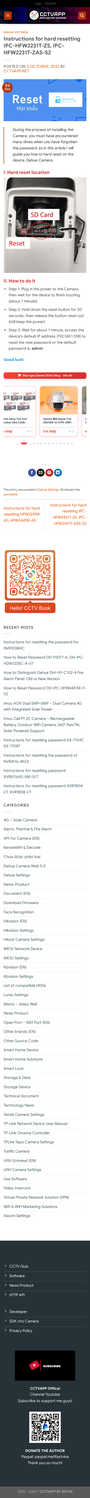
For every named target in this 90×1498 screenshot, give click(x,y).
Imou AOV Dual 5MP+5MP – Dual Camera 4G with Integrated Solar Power (43, 706)
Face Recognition (19, 912)
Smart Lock (14, 1068)
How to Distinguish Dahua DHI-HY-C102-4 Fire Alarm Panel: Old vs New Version (44, 675)
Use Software (15, 1179)
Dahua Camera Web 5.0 (25, 866)
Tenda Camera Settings (24, 1114)
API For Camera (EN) (21, 838)
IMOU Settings (16, 958)
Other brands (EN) (20, 1031)
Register (50, 3)
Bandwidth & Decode (22, 847)
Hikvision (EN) (15, 921)
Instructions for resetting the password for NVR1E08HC (41, 645)
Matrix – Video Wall (20, 1004)
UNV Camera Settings (23, 1169)
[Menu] (8, 16)
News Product (16, 1013)
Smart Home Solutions (23, 1059)
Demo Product (16, 884)
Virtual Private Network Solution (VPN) (36, 1197)
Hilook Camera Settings (24, 939)
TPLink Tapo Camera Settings (29, 1142)
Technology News (19, 1105)
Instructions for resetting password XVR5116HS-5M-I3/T (35, 773)
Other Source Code (21, 1041)
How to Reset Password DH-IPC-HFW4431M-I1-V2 (45, 691)
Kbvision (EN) (15, 967)
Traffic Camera (17, 1151)
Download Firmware (21, 902)
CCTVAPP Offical (45, 1388)
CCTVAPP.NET (16, 71)
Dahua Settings (16, 32)
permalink (10, 494)
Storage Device (17, 1087)
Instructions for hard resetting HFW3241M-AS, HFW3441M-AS (22, 514)
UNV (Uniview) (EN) (20, 1160)
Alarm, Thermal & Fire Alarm (28, 829)
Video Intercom (17, 1188)
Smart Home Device (21, 1050)
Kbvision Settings (18, 976)
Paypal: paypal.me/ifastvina (45, 1456)
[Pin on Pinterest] (49, 473)
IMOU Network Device (23, 949)
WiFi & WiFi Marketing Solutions (31, 1206)
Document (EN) (17, 893)
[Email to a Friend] (41, 473)
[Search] (82, 16)
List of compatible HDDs (25, 985)
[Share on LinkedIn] (58, 473)
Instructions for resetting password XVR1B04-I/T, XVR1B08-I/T (44, 789)
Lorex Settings (16, 995)
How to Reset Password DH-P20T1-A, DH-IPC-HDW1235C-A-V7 (44, 660)
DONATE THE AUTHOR (45, 1450)
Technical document (21, 1096)
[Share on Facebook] (32, 473)
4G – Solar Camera (20, 820)
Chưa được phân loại (22, 856)
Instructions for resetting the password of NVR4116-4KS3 (40, 758)
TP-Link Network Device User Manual (35, 1123)
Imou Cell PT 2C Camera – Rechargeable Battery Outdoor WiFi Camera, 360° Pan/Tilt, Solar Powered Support (42, 724)
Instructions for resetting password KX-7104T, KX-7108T (44, 743)
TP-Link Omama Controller (27, 1133)
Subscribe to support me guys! (45, 1401)
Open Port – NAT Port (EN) (27, 1022)
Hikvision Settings (19, 930)
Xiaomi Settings (17, 1215)
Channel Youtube (45, 1394)
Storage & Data (17, 1077)
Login (38, 3)
